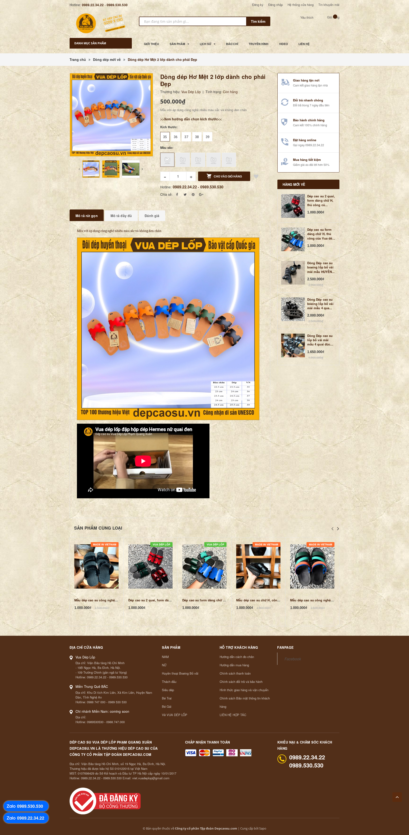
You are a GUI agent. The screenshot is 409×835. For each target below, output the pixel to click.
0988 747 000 (96, 702)
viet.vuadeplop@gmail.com (150, 778)
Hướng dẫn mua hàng (234, 665)
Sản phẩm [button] (171, 647)
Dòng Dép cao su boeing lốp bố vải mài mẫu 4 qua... (320, 303)
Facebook (293, 658)
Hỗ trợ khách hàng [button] (239, 647)
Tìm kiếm (258, 21)
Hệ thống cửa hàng (301, 4)
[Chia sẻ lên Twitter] (185, 194)
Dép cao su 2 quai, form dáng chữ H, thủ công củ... (321, 200)
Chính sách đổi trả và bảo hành (241, 681)
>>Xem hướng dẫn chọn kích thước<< (191, 119)
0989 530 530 (117, 702)
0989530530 (95, 722)
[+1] (201, 194)
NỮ (164, 665)
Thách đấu (169, 681)
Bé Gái (166, 706)
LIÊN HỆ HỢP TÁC (233, 714)
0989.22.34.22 (93, 4)
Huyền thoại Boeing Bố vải (180, 673)
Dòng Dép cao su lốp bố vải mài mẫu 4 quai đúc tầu (320, 340)
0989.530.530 (117, 4)
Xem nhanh (96, 566)
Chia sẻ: (166, 194)
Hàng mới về (294, 184)
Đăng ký (257, 4)
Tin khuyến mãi (328, 4)
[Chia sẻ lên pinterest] (193, 194)
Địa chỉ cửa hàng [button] (86, 647)
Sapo (262, 828)
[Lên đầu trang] (397, 797)
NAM (165, 656)
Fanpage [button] (285, 647)
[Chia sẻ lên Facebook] (177, 194)
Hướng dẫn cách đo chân (237, 656)
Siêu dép (168, 690)
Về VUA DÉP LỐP (174, 714)
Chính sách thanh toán (235, 673)
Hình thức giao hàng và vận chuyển (244, 690)
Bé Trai (167, 698)
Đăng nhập (275, 4)
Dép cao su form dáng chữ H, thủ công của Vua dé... (321, 233)
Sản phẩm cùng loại (98, 528)
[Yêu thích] (256, 177)
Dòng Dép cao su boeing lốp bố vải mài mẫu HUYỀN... (321, 267)
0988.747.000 (115, 722)
